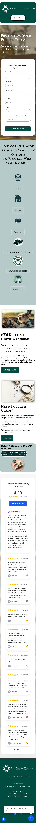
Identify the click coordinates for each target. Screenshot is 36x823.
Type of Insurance (11, 72)
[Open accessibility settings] (4, 819)
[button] (34, 9)
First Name (9, 81)
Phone (7, 107)
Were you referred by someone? (15, 116)
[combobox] (18, 76)
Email (7, 99)
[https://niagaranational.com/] (16, 9)
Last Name (9, 90)
